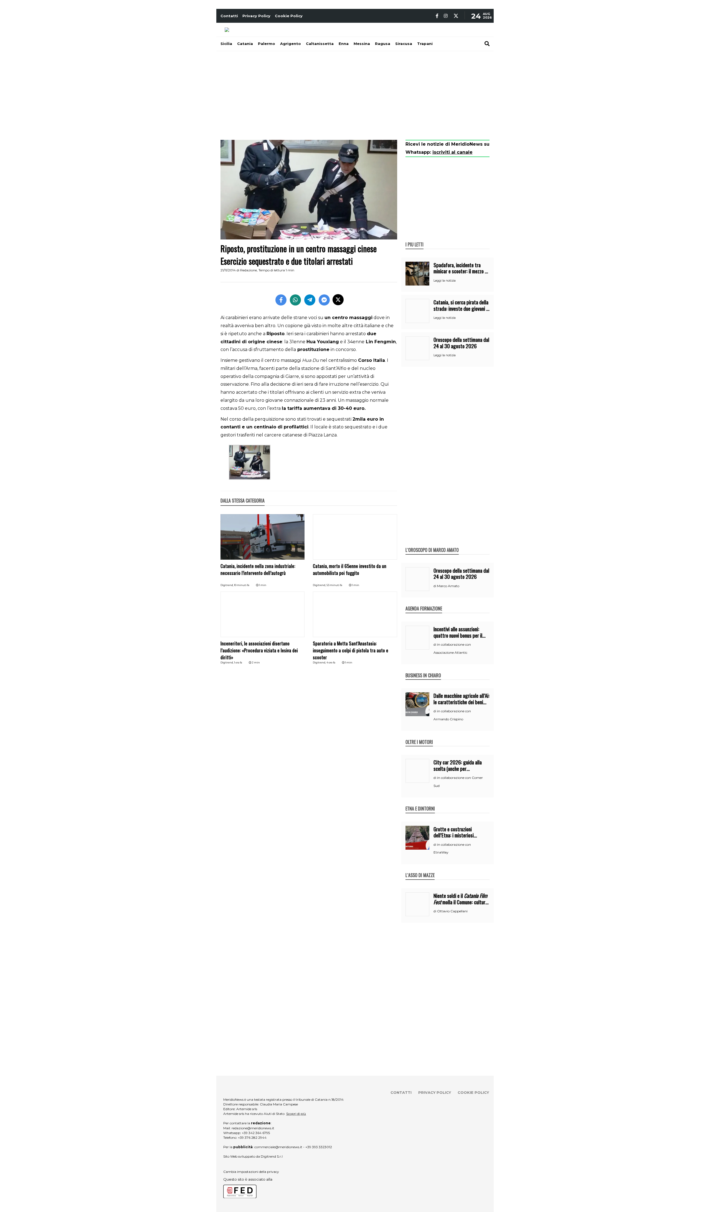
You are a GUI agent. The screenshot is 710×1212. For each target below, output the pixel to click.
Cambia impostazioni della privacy (251, 1172)
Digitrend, (227, 585)
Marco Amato (448, 586)
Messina (362, 43)
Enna (344, 43)
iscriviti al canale (452, 152)
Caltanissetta (320, 43)
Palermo (266, 43)
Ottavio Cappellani (452, 911)
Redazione (248, 270)
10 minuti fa (241, 585)
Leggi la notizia (444, 280)
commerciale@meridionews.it (278, 1147)
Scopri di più (296, 1114)
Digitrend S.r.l (272, 1156)
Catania (245, 43)
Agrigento (290, 43)
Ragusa (382, 43)
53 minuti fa (334, 585)
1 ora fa (238, 662)
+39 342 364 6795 (256, 1133)
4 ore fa (330, 662)
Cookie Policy (289, 16)
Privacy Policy (256, 16)
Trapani (425, 43)
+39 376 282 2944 (252, 1137)
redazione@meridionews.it (253, 1128)
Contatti (229, 16)
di (435, 586)
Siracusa (403, 43)
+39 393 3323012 (318, 1147)
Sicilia (226, 43)
